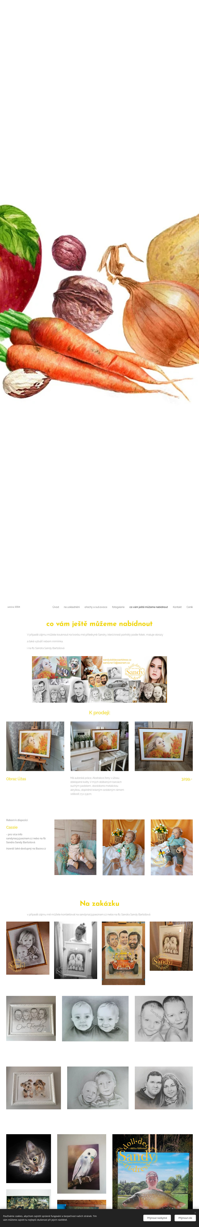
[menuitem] (56, 607)
